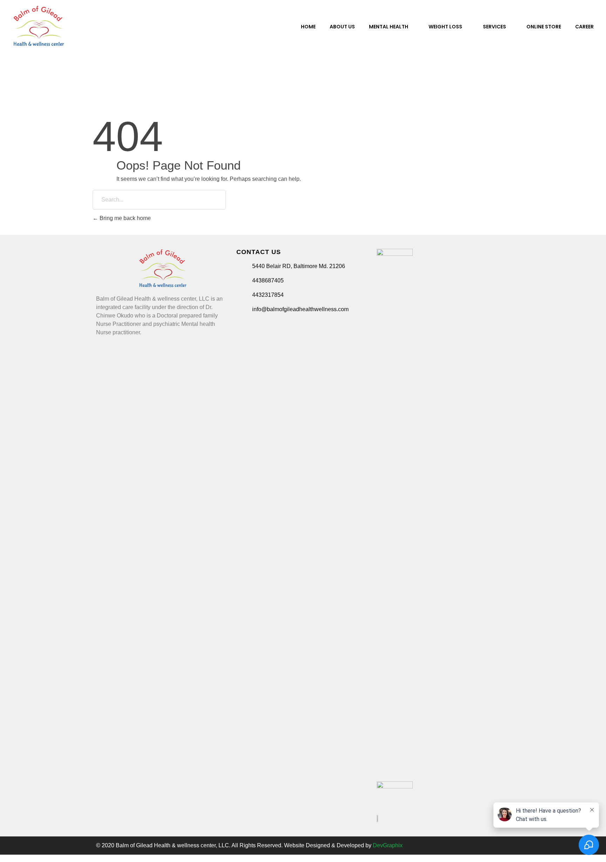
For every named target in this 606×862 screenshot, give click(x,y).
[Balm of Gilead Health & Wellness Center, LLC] (38, 26)
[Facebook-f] (444, 845)
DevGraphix (388, 845)
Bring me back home (124, 218)
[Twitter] (455, 845)
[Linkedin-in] (489, 845)
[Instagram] (466, 845)
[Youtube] (478, 845)
